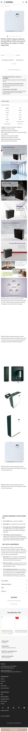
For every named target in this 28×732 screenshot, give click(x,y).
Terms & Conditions (5, 688)
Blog (2, 683)
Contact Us (3, 681)
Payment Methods (4, 696)
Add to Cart (14, 730)
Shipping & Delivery (5, 699)
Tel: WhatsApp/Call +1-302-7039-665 (8, 666)
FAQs (2, 694)
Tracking (2, 703)
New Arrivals (7, 6)
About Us (3, 678)
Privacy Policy (4, 685)
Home (2, 6)
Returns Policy (4, 701)
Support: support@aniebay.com (7, 668)
